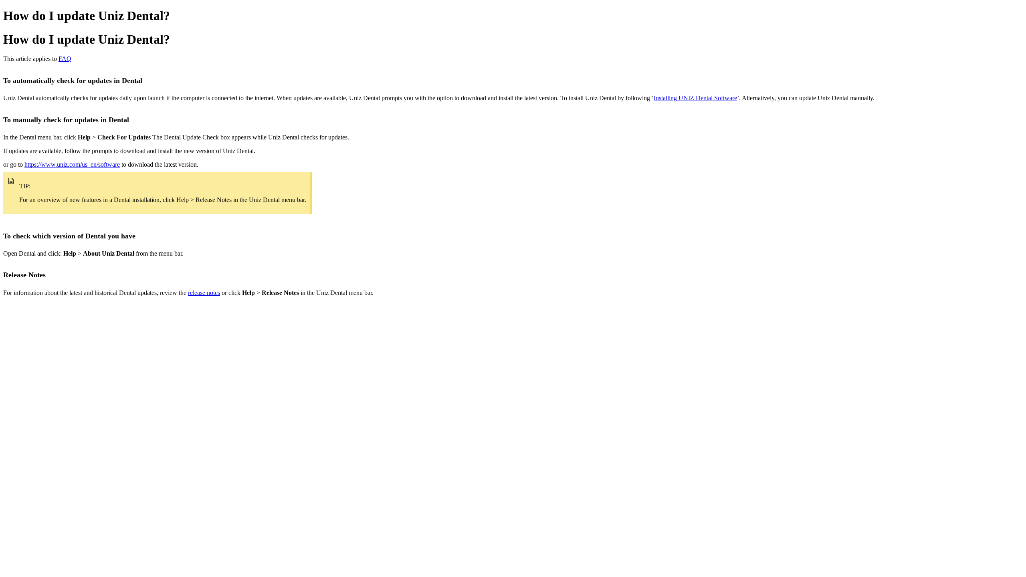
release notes (204, 292)
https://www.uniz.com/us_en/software (72, 164)
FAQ (65, 58)
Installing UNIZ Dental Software (695, 98)
